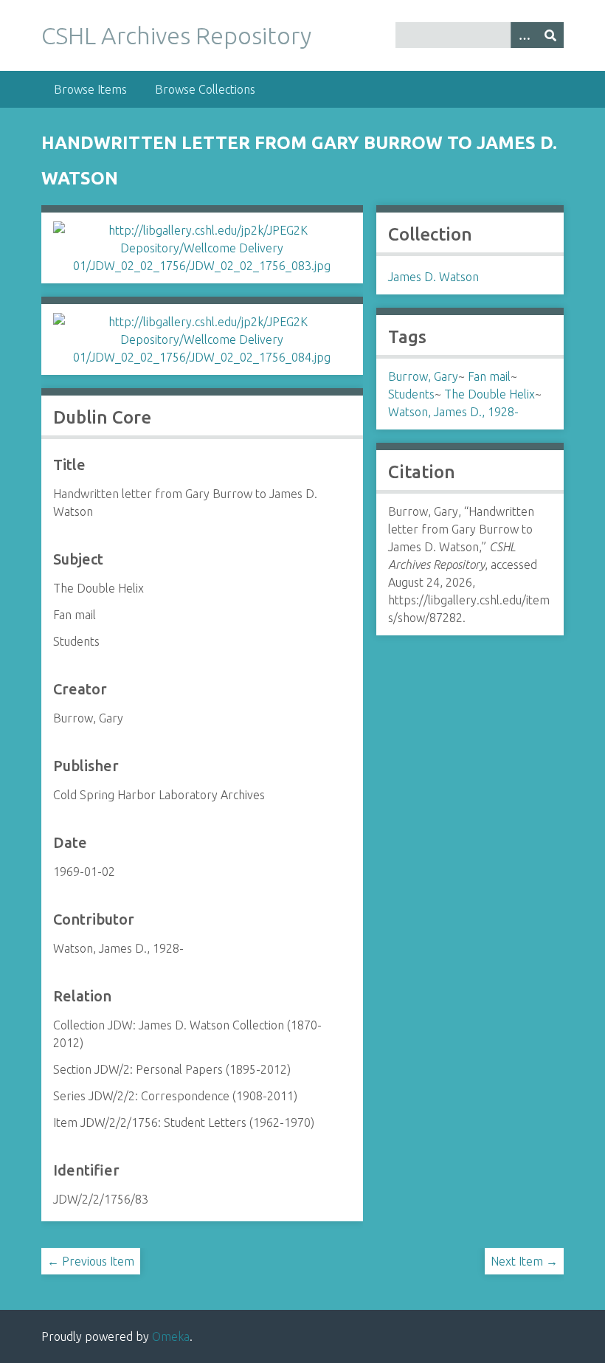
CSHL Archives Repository (176, 35)
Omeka (171, 1336)
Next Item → (524, 1261)
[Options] (524, 35)
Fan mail (489, 376)
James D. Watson (433, 276)
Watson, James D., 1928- (453, 411)
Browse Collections (205, 89)
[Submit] (550, 35)
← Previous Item (90, 1261)
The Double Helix (489, 394)
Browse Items (90, 89)
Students (411, 394)
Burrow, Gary (423, 376)
